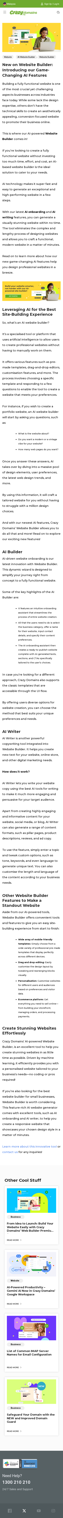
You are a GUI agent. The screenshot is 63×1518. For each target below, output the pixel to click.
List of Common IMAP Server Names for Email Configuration (29, 1352)
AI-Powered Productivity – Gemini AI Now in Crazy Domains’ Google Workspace (31, 1291)
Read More (13, 1240)
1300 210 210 (16, 1482)
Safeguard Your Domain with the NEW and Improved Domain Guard (31, 1418)
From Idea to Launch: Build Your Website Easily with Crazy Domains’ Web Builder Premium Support (30, 1229)
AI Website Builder (26, 57)
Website (8, 57)
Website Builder (46, 57)
